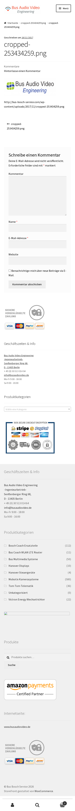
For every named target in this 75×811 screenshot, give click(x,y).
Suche (11, 665)
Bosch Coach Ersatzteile (23, 545)
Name (13, 221)
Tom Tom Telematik (21, 586)
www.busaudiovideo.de (17, 726)
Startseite (13, 22)
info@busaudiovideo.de (16, 375)
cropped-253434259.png (33, 22)
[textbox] (37, 409)
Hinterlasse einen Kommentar (22, 71)
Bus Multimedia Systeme (23, 559)
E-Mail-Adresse (18, 238)
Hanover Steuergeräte (22, 572)
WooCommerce (44, 791)
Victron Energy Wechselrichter (27, 599)
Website (13, 254)
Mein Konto (12, 805)
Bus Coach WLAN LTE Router (25, 552)
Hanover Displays (19, 565)
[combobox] (37, 409)
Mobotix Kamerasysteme (24, 579)
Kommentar (16, 173)
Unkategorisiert (18, 592)
